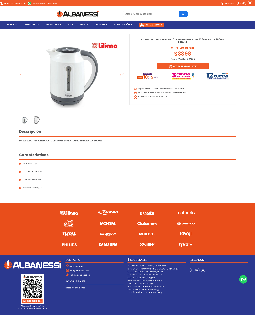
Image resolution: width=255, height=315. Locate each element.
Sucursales (229, 3)
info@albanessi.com (79, 270)
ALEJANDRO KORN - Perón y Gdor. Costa (147, 266)
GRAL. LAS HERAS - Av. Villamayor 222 (145, 272)
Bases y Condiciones (75, 288)
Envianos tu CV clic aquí (14, 3)
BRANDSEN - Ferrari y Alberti (141, 269)
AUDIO (83, 24)
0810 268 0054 (76, 266)
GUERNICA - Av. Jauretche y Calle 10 (145, 274)
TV (69, 24)
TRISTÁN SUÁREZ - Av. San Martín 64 (145, 292)
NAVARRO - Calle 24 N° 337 (140, 283)
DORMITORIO (30, 24)
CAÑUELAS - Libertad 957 (167, 269)
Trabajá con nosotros (79, 275)
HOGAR (10, 24)
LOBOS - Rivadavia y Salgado (142, 278)
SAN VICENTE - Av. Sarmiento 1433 (143, 289)
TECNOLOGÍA (52, 24)
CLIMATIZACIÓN (122, 24)
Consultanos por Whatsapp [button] (44, 3)
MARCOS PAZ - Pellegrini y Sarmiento (145, 280)
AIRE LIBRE (100, 24)
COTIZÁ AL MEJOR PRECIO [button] (185, 66)
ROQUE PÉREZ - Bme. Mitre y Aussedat (146, 286)
